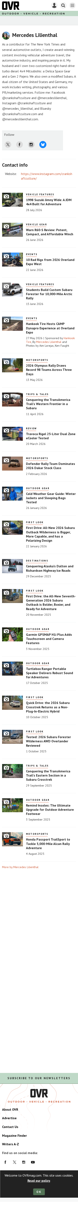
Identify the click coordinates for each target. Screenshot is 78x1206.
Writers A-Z (10, 1144)
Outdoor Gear (38, 488)
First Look (34, 522)
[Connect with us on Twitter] (14, 1162)
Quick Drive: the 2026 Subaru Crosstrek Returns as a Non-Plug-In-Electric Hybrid (48, 707)
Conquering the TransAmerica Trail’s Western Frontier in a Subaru (48, 404)
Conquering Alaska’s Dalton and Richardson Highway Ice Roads (49, 568)
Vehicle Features (40, 194)
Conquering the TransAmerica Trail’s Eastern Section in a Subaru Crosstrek (48, 775)
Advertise (9, 1118)
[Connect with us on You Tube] (33, 1162)
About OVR (10, 1109)
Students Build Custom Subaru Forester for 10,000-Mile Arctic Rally (49, 294)
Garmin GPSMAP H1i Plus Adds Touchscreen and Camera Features (49, 638)
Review (31, 428)
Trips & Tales (37, 394)
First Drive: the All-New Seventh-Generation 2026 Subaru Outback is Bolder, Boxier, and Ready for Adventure (51, 602)
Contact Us (10, 1127)
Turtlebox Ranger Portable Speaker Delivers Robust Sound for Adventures (49, 673)
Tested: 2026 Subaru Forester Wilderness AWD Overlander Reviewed (48, 741)
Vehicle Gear (36, 224)
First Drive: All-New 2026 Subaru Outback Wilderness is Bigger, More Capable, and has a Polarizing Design (50, 534)
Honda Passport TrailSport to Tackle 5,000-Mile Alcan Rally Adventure (48, 843)
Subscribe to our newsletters (38, 1078)
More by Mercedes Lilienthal (20, 867)
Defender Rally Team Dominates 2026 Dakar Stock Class (50, 466)
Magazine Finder (14, 1135)
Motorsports (37, 360)
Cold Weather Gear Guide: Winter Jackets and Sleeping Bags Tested (51, 498)
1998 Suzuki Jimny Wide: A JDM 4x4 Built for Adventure (49, 202)
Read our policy (38, 1180)
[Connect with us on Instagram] (23, 1162)
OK (39, 1192)
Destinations (37, 560)
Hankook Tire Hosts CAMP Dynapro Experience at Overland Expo (50, 328)
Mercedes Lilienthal (48, 342)
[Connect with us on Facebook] (5, 1162)
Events (31, 254)
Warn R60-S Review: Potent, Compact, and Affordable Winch (49, 232)
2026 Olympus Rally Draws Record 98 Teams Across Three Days (49, 369)
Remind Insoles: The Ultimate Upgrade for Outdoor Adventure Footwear (50, 809)
